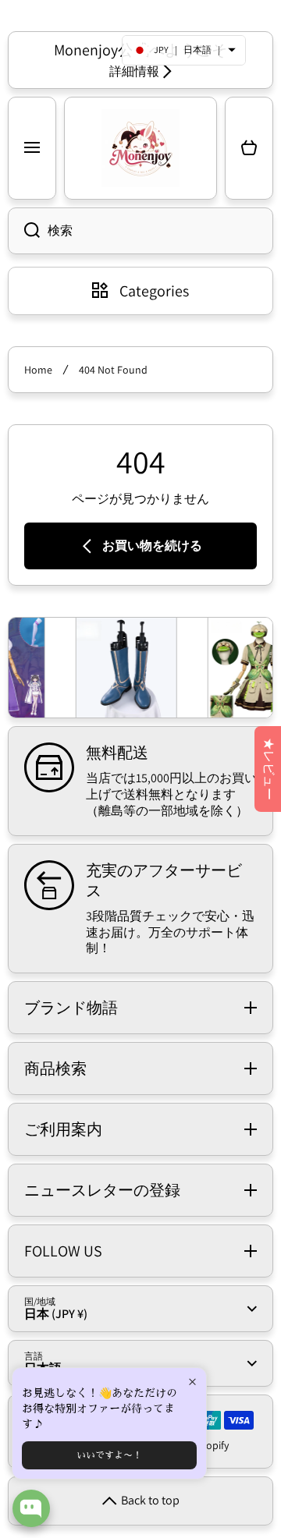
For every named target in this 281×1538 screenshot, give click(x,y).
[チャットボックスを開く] (31, 1508)
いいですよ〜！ (109, 1455)
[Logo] (140, 148)
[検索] (24, 230)
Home (38, 370)
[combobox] (140, 230)
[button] (249, 148)
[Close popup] (192, 1382)
